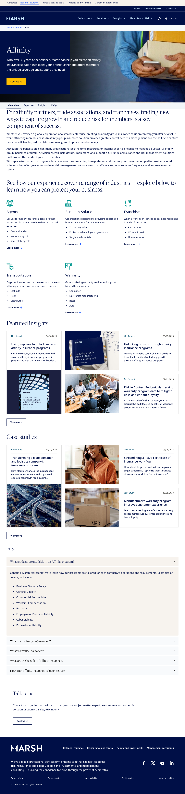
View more (16, 422)
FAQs (54, 105)
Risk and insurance (29, 2)
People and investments (80, 2)
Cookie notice (128, 778)
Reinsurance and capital (53, 2)
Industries (84, 18)
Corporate (12, 2)
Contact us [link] (171, 8)
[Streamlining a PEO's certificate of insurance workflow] (92, 464)
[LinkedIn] (171, 763)
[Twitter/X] (153, 763)
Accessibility (91, 778)
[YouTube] (162, 763)
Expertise (29, 105)
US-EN (171, 18)
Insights (118, 18)
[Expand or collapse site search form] (159, 19)
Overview (13, 105)
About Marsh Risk (139, 18)
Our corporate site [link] (153, 8)
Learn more (13, 247)
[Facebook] (143, 763)
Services (101, 18)
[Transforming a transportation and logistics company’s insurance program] (34, 505)
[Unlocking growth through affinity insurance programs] (92, 350)
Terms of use (17, 778)
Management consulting (106, 2)
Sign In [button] (137, 8)
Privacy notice (54, 778)
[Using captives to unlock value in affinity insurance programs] (34, 392)
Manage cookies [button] (166, 778)
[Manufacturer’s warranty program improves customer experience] (92, 507)
